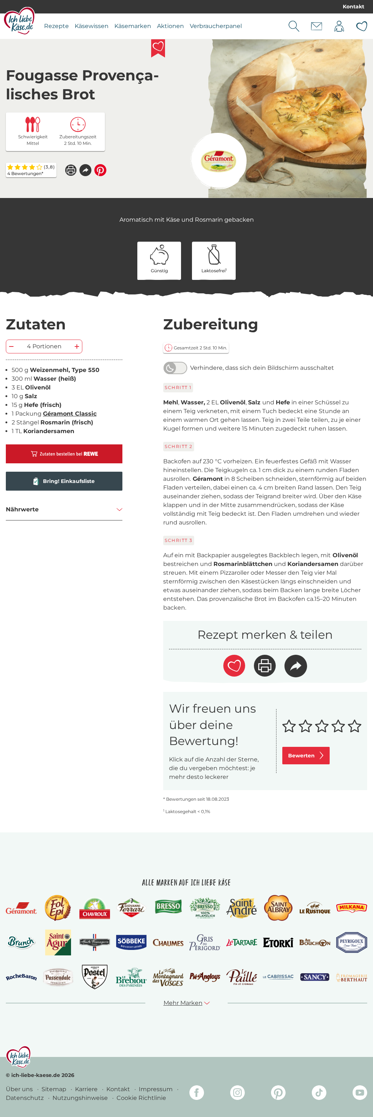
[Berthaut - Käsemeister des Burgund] (351, 977)
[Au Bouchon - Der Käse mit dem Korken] (314, 943)
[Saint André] (241, 908)
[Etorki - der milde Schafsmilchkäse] (278, 942)
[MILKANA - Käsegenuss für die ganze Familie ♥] (351, 908)
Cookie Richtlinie (141, 1097)
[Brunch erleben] (21, 943)
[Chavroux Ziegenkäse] (94, 908)
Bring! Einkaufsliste (69, 481)
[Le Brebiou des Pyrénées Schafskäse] (131, 977)
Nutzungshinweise (80, 1097)
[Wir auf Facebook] (196, 1093)
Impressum (156, 1089)
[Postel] (95, 977)
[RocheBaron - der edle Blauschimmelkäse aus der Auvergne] (21, 977)
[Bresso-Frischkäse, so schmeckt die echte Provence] (168, 908)
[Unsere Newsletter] (316, 26)
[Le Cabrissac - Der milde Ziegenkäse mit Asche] (278, 977)
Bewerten (301, 755)
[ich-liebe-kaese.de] (18, 1057)
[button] (85, 170)
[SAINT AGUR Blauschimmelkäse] (58, 942)
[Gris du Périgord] (204, 942)
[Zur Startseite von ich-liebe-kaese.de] (19, 21)
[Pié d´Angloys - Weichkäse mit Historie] (204, 977)
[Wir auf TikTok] (319, 1093)
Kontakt (353, 6)
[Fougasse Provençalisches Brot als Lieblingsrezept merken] (158, 48)
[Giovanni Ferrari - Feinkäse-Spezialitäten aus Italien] (131, 908)
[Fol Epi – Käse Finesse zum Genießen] (58, 908)
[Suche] (293, 26)
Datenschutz (25, 1097)
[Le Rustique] (314, 908)
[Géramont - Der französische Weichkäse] (21, 908)
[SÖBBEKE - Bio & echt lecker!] (131, 943)
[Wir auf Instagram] (237, 1093)
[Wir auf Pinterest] (278, 1093)
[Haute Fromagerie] (94, 942)
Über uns (20, 1089)
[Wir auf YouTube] (360, 1093)
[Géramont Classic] (218, 161)
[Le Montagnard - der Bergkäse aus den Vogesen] (168, 977)
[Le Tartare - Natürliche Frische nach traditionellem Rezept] (241, 942)
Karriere (87, 1089)
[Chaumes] (168, 942)
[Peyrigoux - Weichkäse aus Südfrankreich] (351, 942)
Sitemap (55, 1089)
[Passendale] (58, 977)
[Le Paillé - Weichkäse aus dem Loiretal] (241, 977)
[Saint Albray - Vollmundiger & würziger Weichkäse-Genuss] (278, 908)
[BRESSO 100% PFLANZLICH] (204, 908)
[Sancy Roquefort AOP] (314, 977)
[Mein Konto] (339, 26)
